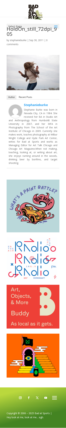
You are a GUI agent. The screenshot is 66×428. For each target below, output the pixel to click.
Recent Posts (25, 97)
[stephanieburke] (15, 116)
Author (11, 97)
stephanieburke (18, 40)
